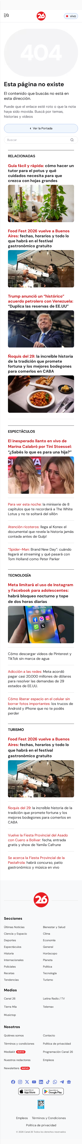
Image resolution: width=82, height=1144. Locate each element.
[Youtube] (34, 1082)
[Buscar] (72, 140)
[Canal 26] (41, 900)
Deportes (10, 940)
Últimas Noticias (14, 927)
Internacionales (13, 960)
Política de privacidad (57, 1043)
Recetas (9, 973)
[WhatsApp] (55, 1082)
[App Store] (28, 1092)
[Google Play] (53, 1092)
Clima (46, 933)
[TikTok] (48, 1082)
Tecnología (19, 575)
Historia (9, 953)
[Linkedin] (41, 1082)
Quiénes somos (14, 1035)
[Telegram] (62, 1082)
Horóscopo (50, 953)
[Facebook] (13, 1082)
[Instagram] (20, 1082)
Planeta (48, 960)
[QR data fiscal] (41, 1108)
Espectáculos (21, 431)
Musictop (10, 1015)
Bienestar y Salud (54, 927)
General (48, 947)
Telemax (48, 1006)
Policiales (10, 966)
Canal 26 (10, 998)
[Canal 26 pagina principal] (41, 19)
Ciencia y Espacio (15, 933)
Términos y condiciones (19, 1043)
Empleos (48, 1060)
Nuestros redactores (17, 1060)
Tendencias (11, 980)
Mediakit (14, 1052)
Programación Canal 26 (58, 1052)
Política (47, 966)
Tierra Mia (10, 1006)
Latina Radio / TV (54, 998)
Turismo (16, 729)
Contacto (49, 1035)
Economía (49, 940)
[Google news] (69, 1082)
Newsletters (16, 1068)
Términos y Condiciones (49, 1118)
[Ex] (27, 1082)
